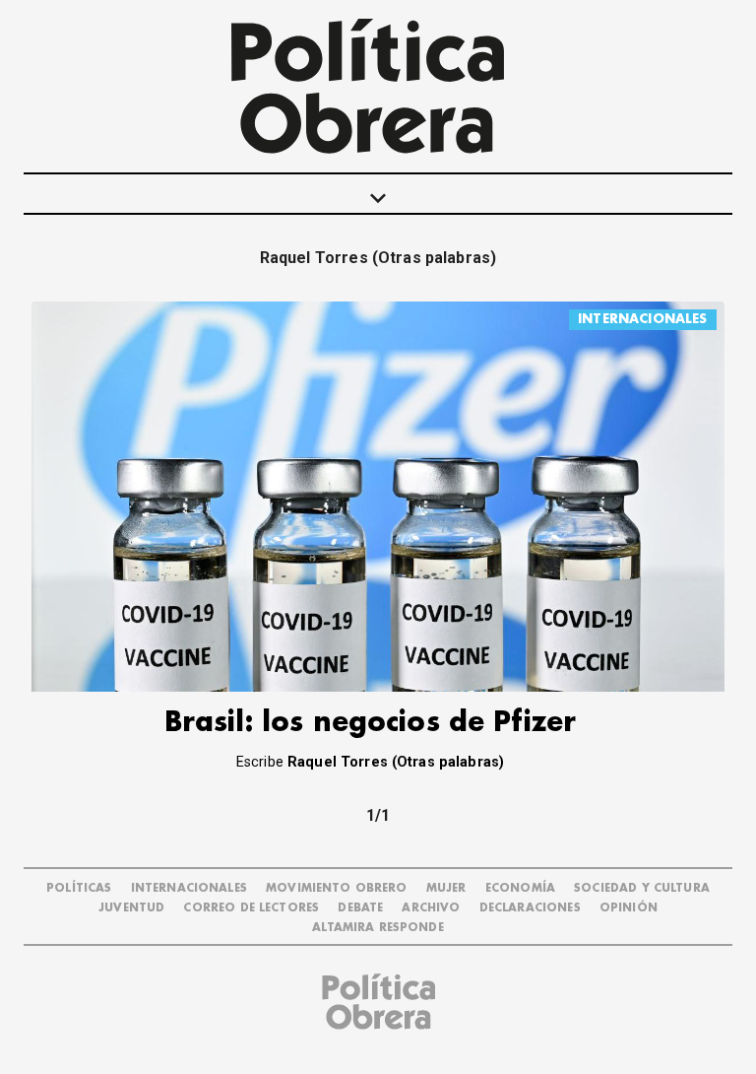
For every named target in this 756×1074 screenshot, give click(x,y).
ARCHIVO (431, 908)
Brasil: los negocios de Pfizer (370, 722)
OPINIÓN (628, 908)
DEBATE (360, 908)
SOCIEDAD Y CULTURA (642, 888)
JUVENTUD (131, 908)
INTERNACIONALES (642, 318)
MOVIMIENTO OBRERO (337, 888)
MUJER (446, 888)
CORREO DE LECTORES (251, 908)
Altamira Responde (378, 927)
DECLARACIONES (530, 908)
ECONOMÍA (520, 888)
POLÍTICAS (78, 888)
